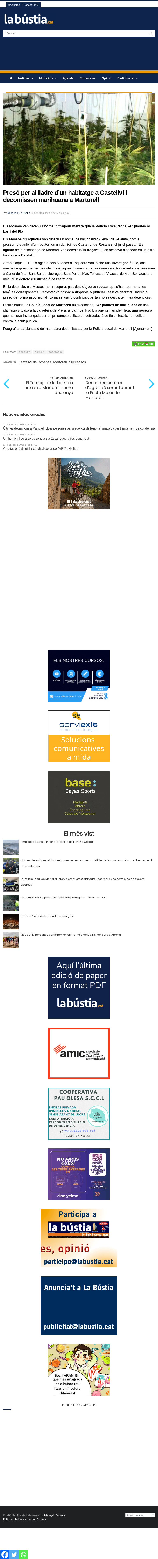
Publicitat (8, 1519)
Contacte (42, 1519)
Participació (126, 78)
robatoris (55, 352)
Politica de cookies (25, 1519)
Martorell (60, 362)
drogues (24, 352)
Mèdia (13, 87)
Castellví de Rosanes (34, 362)
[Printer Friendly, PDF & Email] (143, 343)
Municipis (46, 78)
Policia (39, 352)
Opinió (106, 78)
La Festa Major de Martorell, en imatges (47, 916)
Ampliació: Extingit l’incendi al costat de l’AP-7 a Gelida (40, 448)
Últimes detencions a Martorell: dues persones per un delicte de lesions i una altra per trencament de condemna (79, 428)
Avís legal (49, 1515)
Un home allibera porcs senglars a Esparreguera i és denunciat (46, 438)
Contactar (31, 87)
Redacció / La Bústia (19, 212)
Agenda (68, 78)
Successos (77, 362)
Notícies (24, 78)
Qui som (60, 1515)
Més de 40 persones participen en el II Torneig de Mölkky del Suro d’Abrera (71, 935)
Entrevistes (88, 78)
